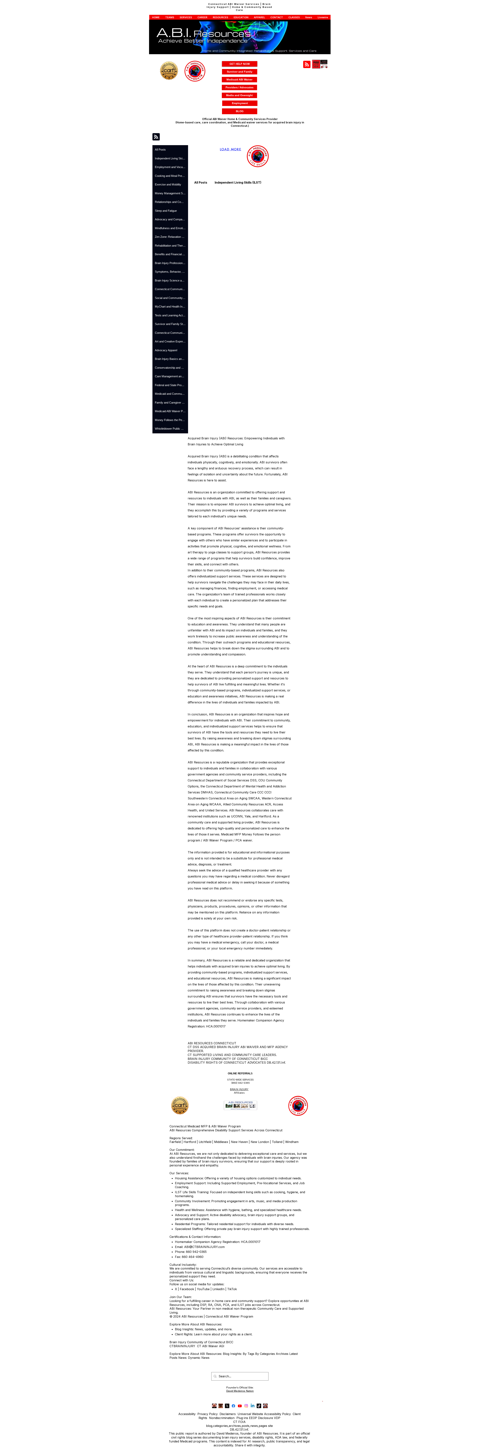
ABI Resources (198, 900)
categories (220, 1426)
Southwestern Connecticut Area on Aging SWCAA (224, 798)
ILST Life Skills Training (191, 1192)
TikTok (232, 1289)
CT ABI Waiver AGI (210, 1346)
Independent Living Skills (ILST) (238, 182)
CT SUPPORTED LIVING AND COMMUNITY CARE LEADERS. (232, 1055)
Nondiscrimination (222, 1418)
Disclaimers (228, 1414)
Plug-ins (242, 1418)
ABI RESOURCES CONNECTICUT (212, 1043)
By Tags (248, 1354)
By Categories (265, 1354)
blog (209, 1426)
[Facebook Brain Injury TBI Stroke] (233, 1406)
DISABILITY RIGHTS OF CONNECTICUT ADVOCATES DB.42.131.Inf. (237, 1062)
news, (254, 1426)
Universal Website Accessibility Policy (264, 1414)
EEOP (253, 1418)
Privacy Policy (207, 1414)
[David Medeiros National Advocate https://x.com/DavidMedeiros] (220, 1406)
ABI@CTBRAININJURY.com (204, 1247)
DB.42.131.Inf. (239, 1429)
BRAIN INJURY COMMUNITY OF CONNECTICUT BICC (228, 1059)
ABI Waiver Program (217, 840)
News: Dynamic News (194, 1358)
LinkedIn (218, 1289)
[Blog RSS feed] (306, 64)
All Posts (200, 182)
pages (263, 1426)
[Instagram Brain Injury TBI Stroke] (246, 1406)
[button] (155, 17)
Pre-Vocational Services (274, 1183)
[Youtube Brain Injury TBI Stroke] (240, 1406)
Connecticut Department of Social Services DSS (222, 780)
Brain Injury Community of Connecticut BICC (201, 1342)
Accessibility (187, 1414)
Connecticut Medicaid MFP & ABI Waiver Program (205, 1126)
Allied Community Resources (243, 804)
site (270, 1426)
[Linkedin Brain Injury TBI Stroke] (252, 1406)
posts (245, 1426)
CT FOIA (239, 1422)
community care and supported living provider (220, 822)
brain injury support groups (267, 1215)
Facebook (187, 1289)
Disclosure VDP (269, 1418)
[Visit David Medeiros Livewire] (214, 1406)
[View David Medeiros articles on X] (265, 1406)
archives (235, 1426)
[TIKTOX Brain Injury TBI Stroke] (259, 1406)
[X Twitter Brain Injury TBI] (227, 1406)
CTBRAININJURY (182, 1346)
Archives (282, 1354)
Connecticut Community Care (235, 792)
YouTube (203, 1289)
